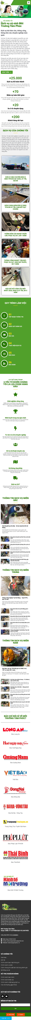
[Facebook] (2, 996)
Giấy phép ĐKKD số (9, 935)
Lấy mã (4, 1018)
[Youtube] (6, 996)
